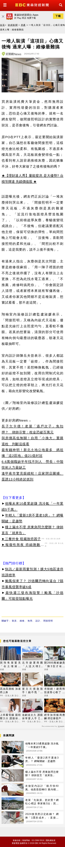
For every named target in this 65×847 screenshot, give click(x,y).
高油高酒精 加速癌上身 (10, 690)
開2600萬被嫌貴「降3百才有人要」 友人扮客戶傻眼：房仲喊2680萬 (54, 664)
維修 (22, 620)
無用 (30, 620)
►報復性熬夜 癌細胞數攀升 (23, 545)
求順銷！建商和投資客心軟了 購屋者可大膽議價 (54, 690)
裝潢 (14, 620)
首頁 (2, 25)
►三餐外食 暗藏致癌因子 (21, 539)
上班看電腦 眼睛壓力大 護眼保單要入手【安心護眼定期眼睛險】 (10, 717)
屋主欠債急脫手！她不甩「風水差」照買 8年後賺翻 (32, 690)
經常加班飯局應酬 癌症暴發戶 (54, 717)
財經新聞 (13, 25)
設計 (37, 620)
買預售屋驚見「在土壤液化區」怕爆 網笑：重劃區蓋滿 (10, 664)
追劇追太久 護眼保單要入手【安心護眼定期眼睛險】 (32, 717)
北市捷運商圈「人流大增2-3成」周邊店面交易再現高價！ (32, 664)
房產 (23, 25)
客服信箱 (16, 840)
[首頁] (32, 4)
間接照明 (48, 620)
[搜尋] (60, 7)
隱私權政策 (50, 840)
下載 (58, 16)
